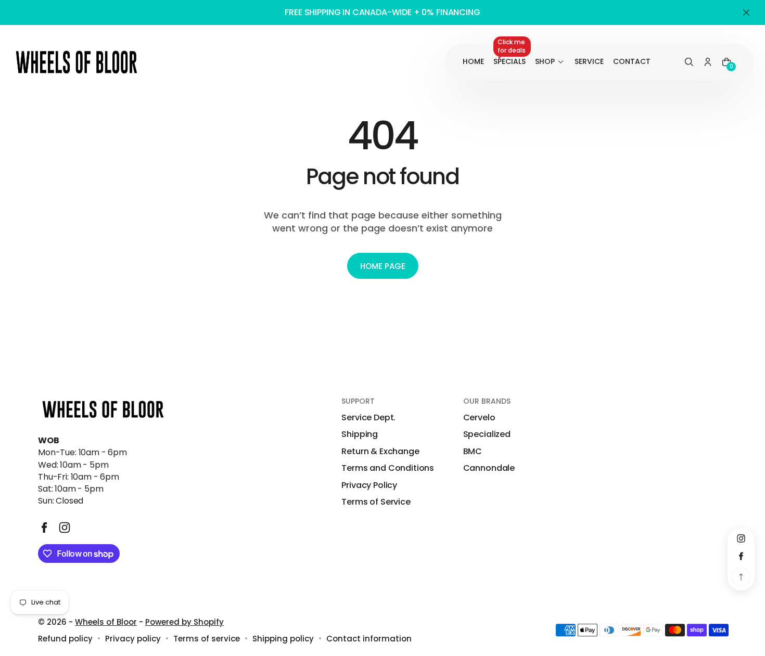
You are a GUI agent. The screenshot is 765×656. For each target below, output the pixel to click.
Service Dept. (368, 417)
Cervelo (479, 417)
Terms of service (206, 638)
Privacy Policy (369, 485)
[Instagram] (64, 527)
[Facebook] (44, 527)
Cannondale (489, 468)
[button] (689, 62)
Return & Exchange (380, 451)
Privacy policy (133, 638)
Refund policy (65, 638)
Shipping (359, 434)
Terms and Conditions (387, 468)
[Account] (707, 62)
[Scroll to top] (741, 577)
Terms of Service (375, 502)
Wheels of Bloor (106, 621)
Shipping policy (283, 638)
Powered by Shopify (184, 621)
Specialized (487, 434)
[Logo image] (76, 62)
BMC (472, 451)
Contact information (369, 638)
